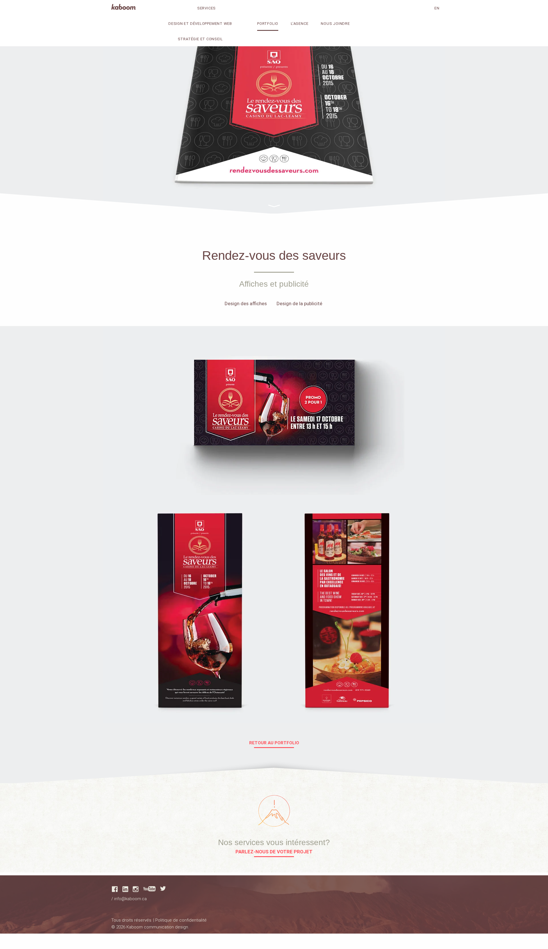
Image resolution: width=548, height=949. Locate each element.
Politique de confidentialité (181, 920)
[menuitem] (212, 23)
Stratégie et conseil (200, 39)
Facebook (114, 889)
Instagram (135, 889)
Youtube (149, 889)
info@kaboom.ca (130, 898)
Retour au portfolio (274, 743)
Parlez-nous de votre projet (274, 851)
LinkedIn (125, 889)
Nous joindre (335, 23)
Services (206, 8)
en (437, 8)
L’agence (299, 23)
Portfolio (267, 23)
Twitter (163, 888)
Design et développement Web (200, 23)
